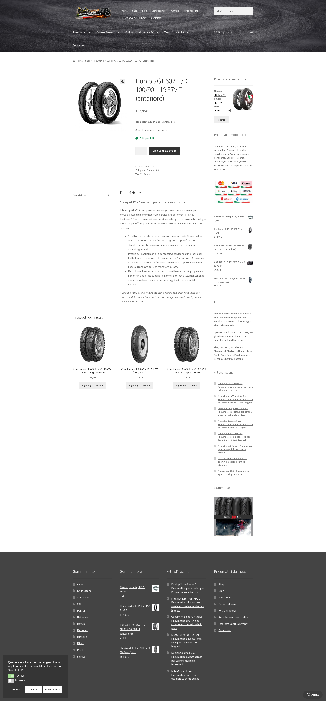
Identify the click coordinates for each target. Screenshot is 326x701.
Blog (144, 10)
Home (80, 60)
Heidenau (82, 617)
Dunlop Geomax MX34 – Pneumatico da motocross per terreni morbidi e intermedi (234, 437)
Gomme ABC (146, 32)
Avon (80, 584)
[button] (122, 81)
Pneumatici (79, 32)
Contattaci (156, 17)
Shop (135, 10)
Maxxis (81, 623)
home (125, 10)
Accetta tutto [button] (52, 689)
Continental (84, 597)
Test (166, 32)
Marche (179, 32)
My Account (225, 597)
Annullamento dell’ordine (233, 617)
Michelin (82, 637)
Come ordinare (159, 10)
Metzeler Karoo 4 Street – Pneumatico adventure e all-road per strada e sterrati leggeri (235, 424)
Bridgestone (84, 590)
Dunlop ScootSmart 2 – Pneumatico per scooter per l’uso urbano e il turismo (235, 387)
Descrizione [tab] (79, 195)
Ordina (129, 32)
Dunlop (147, 174)
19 (141, 174)
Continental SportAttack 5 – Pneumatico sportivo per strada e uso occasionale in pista (235, 412)
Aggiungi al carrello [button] (92, 385)
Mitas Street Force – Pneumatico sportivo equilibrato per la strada (235, 449)
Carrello (175, 10)
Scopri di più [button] (15, 670)
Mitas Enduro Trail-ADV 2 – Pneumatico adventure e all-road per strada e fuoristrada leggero (235, 399)
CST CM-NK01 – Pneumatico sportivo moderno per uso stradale (232, 462)
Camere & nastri (105, 32)
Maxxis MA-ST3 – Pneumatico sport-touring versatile (233, 472)
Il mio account (191, 10)
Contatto (78, 45)
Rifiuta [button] (16, 689)
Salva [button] (33, 689)
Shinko (81, 656)
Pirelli (80, 650)
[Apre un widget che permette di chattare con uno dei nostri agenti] (313, 695)
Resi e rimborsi (227, 610)
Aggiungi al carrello (164, 150)
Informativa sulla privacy (134, 17)
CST (79, 604)
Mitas (80, 643)
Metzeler (82, 630)
